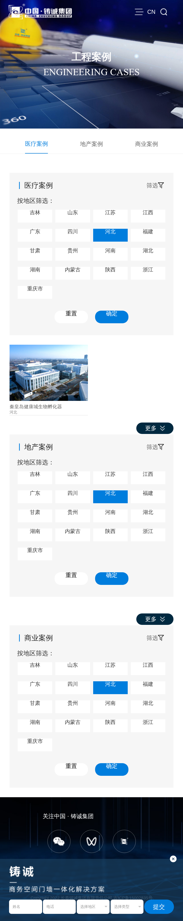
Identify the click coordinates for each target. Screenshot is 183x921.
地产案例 (91, 144)
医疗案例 (36, 143)
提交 (159, 906)
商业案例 (146, 144)
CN (151, 12)
